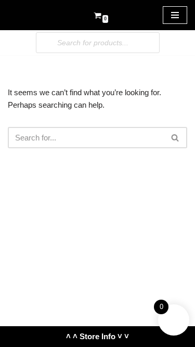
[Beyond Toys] (39, 15)
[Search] (175, 137)
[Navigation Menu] (175, 15)
